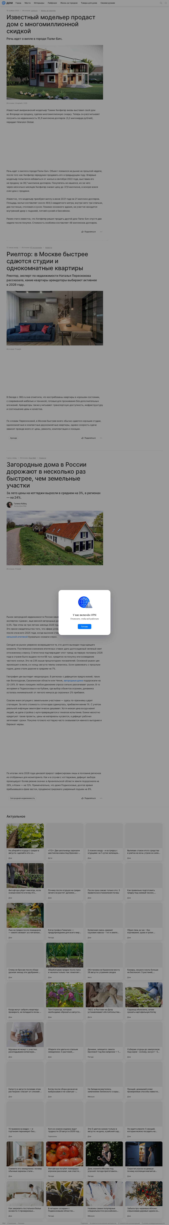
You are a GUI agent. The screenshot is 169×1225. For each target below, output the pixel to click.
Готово (84, 626)
